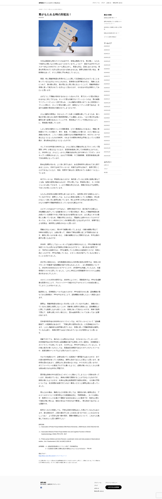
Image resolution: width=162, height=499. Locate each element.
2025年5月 (107, 46)
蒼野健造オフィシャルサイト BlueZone (49, 3)
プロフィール (96, 2)
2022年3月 (107, 136)
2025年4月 (107, 50)
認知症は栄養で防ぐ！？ (110, 17)
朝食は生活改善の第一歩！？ (111, 33)
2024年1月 (107, 53)
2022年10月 (107, 110)
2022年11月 (107, 106)
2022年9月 (107, 114)
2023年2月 (107, 95)
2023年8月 (107, 72)
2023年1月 (107, 99)
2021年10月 (107, 155)
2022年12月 (107, 102)
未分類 (105, 172)
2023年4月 (107, 87)
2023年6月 (107, 80)
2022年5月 (107, 129)
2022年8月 (107, 118)
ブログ (103, 2)
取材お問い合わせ (117, 2)
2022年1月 (107, 144)
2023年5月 (107, 84)
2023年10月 (107, 65)
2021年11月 (107, 152)
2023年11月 (107, 61)
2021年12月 (107, 148)
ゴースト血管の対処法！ (110, 37)
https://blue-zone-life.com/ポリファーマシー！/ (52, 456)
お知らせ (108, 2)
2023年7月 (107, 76)
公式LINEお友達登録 (113, 487)
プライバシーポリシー (111, 482)
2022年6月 (107, 125)
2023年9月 (107, 68)
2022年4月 (107, 133)
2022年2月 (107, 140)
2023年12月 (107, 57)
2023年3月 (107, 91)
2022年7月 (107, 121)
